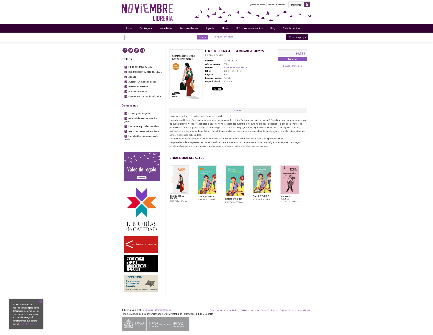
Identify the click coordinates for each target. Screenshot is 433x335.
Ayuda (271, 5)
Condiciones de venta (219, 310)
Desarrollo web (304, 310)
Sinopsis (238, 110)
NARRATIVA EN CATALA (235, 67)
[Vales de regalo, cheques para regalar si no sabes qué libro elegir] (142, 166)
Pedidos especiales (138, 87)
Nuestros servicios (137, 91)
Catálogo (145, 28)
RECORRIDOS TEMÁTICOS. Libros (145, 72)
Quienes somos (257, 5)
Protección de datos (269, 310)
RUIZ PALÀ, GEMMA (214, 55)
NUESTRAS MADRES (285, 197)
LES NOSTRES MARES (177, 197)
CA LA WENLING (206, 196)
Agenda (132, 77)
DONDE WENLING (233, 199)
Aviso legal (235, 310)
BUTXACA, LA (230, 61)
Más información (28, 324)
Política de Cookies (288, 310)
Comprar (292, 59)
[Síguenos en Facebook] (125, 50)
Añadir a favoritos (293, 66)
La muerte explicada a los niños (143, 126)
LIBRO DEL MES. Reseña (140, 67)
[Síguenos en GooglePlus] (136, 50)
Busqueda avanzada (223, 37)
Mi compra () (299, 37)
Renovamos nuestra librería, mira (144, 96)
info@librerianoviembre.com (158, 310)
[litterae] (141, 283)
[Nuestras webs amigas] (141, 244)
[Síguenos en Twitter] (130, 50)
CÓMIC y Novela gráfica (139, 113)
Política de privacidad (250, 310)
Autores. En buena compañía (142, 82)
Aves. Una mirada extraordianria (143, 131)
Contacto (280, 5)
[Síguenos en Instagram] (142, 50)
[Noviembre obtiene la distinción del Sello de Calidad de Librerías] (142, 208)
